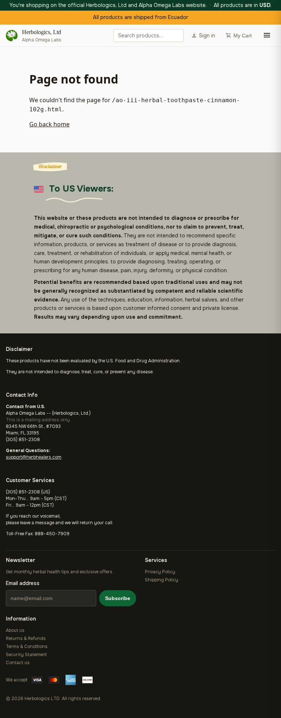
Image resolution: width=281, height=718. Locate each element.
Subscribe (117, 598)
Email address (23, 583)
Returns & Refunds (26, 638)
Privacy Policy (160, 572)
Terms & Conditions (27, 646)
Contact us (18, 663)
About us (15, 630)
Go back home (49, 124)
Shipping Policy (161, 580)
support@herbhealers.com (33, 457)
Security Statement (26, 655)
